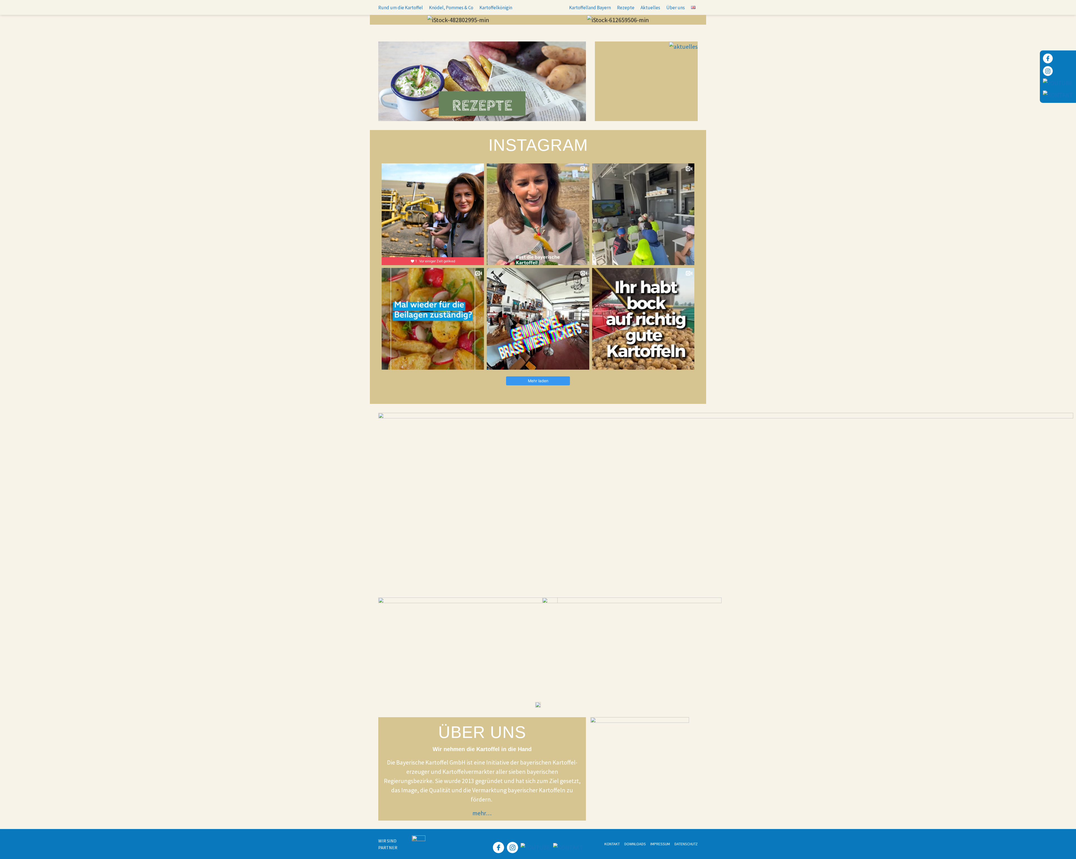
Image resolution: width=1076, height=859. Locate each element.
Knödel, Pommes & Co (451, 7)
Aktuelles (650, 7)
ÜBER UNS (482, 732)
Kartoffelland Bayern (590, 7)
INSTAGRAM (538, 145)
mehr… (482, 813)
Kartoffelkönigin (495, 7)
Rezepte (625, 7)
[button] (383, 19)
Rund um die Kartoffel (400, 7)
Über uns (675, 7)
